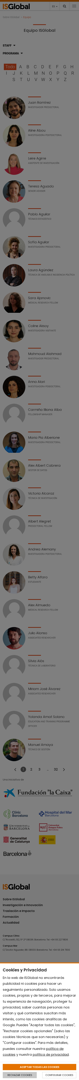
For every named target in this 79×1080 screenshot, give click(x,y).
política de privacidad (51, 1054)
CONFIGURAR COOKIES (59, 1075)
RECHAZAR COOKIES (20, 1075)
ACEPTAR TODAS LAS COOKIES (39, 1067)
